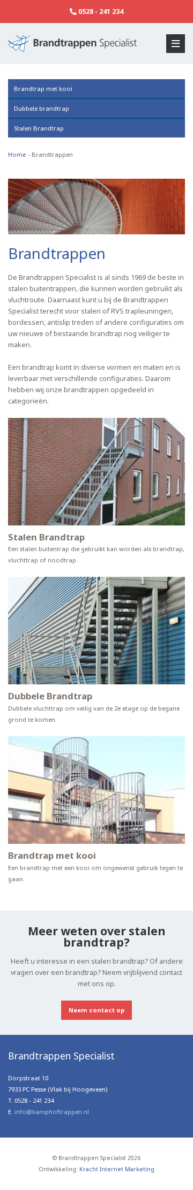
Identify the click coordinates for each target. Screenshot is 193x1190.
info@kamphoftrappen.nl (51, 1112)
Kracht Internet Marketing (116, 1169)
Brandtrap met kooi (43, 89)
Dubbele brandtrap (41, 108)
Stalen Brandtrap (39, 128)
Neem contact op (96, 1010)
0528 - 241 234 (100, 11)
